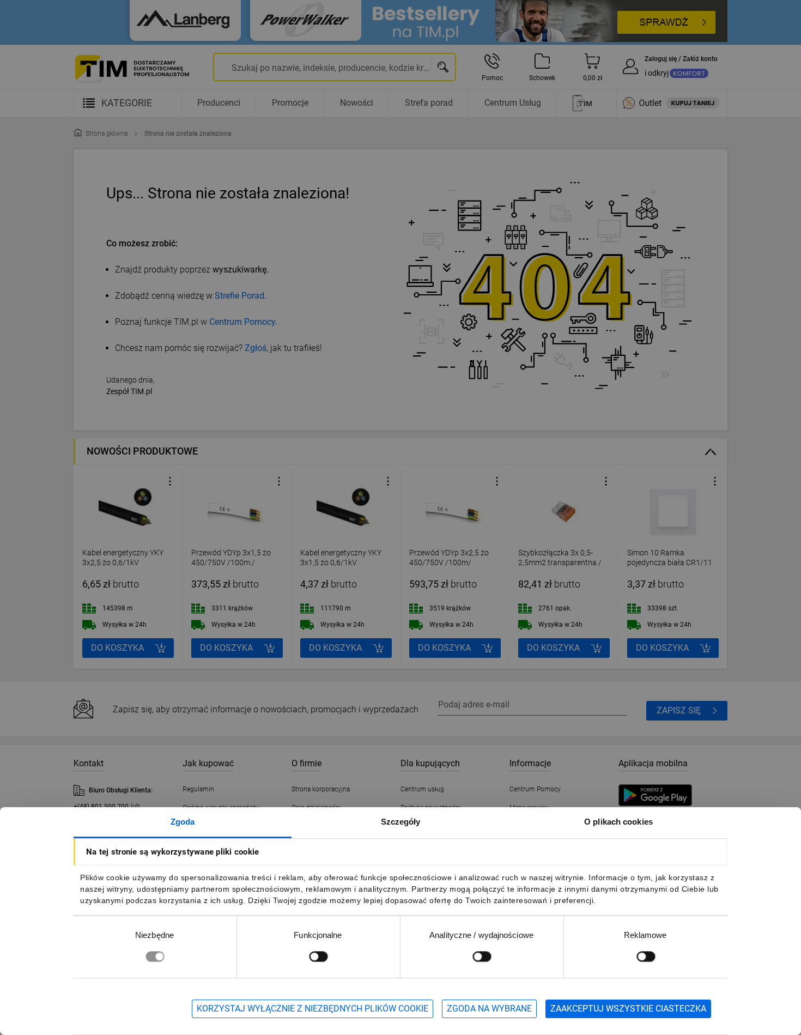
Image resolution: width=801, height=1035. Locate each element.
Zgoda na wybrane (489, 1008)
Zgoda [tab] (183, 821)
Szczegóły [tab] (401, 821)
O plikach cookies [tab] (618, 821)
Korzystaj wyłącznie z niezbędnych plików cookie (312, 1008)
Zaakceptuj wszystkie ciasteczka (628, 1008)
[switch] (318, 956)
